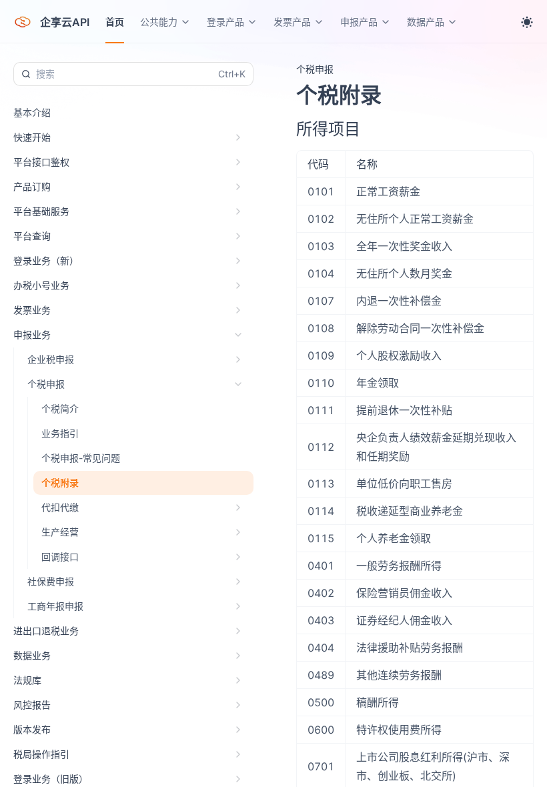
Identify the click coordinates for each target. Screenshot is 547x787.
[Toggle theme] (527, 22)
